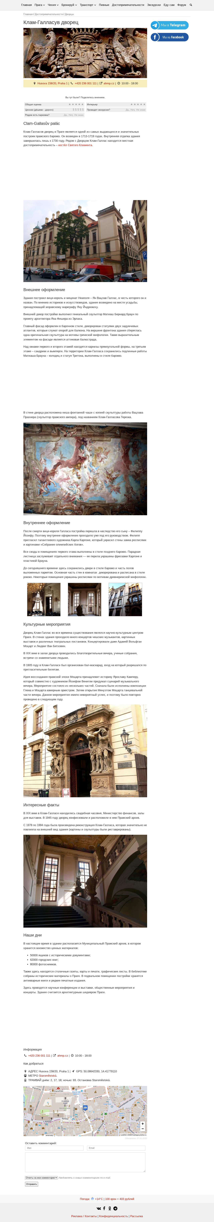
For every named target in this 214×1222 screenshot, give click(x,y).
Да (127, 109)
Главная (26, 5)
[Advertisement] (85, 173)
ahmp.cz (109, 83)
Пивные (104, 5)
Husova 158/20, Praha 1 (52, 83)
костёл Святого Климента (75, 145)
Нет (132, 109)
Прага (38, 5)
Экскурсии (154, 5)
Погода (91, 1199)
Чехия (52, 5)
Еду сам (169, 5)
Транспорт (86, 5)
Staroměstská (47, 1075)
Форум (181, 5)
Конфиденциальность (113, 1216)
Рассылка (136, 1216)
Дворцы (69, 14)
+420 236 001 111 (86, 83)
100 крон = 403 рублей (119, 1199)
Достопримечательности (128, 5)
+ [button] (143, 1124)
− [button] (143, 1129)
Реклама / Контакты (84, 1216)
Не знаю (140, 109)
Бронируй (68, 5)
